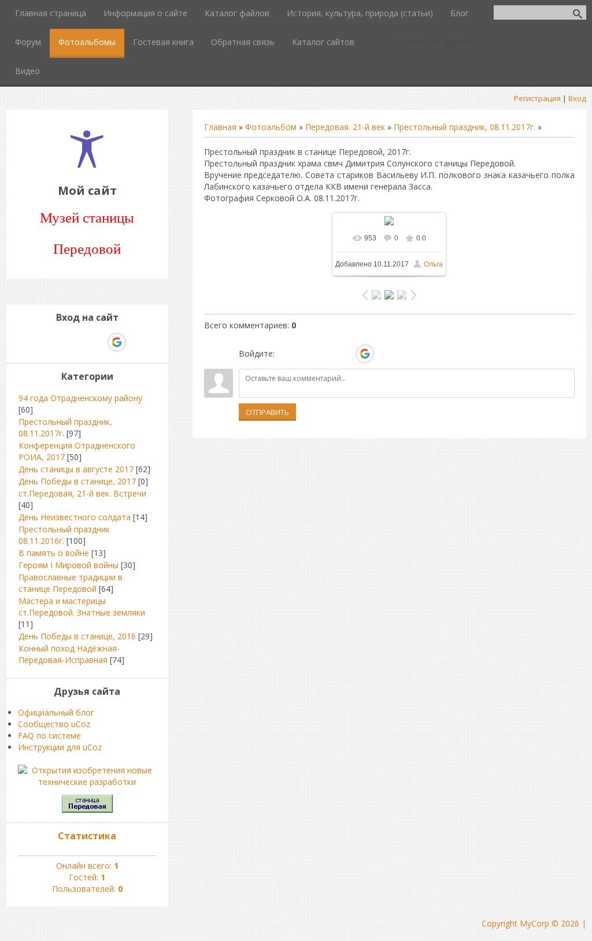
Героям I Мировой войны (68, 565)
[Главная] (87, 164)
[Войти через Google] (365, 353)
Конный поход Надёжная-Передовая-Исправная (69, 654)
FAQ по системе (49, 735)
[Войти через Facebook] (325, 353)
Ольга (433, 264)
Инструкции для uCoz (60, 747)
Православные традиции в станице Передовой (70, 583)
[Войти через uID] (285, 353)
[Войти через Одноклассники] (385, 353)
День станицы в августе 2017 (76, 469)
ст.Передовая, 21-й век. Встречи (82, 493)
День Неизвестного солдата (74, 517)
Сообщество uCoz (54, 723)
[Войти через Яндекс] (344, 353)
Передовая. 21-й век (345, 126)
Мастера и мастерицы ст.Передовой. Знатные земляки (81, 606)
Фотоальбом (271, 126)
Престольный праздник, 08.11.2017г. (464, 126)
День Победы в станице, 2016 (77, 636)
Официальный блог (56, 712)
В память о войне (53, 552)
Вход (577, 98)
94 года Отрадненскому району (80, 397)
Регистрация (537, 98)
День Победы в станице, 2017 (77, 481)
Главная (220, 126)
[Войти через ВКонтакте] (305, 353)
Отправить (267, 412)
